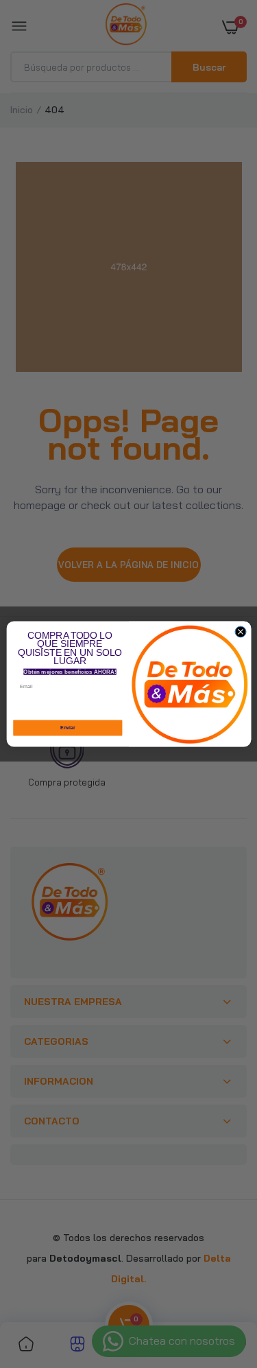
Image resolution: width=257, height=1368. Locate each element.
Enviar (67, 728)
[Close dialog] (240, 631)
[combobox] (121, 705)
